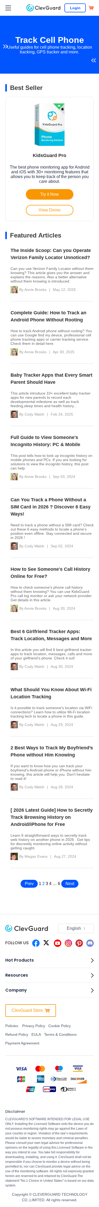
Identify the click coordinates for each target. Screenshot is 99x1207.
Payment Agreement (22, 1043)
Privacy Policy (33, 1026)
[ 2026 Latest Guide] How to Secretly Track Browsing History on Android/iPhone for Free (52, 817)
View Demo (49, 210)
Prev (29, 883)
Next (69, 883)
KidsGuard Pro (49, 155)
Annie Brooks (35, 289)
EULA (36, 1034)
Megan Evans (36, 856)
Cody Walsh (34, 414)
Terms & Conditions (60, 1034)
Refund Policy (16, 1034)
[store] (91, 8)
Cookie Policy (59, 1026)
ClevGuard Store (27, 1010)
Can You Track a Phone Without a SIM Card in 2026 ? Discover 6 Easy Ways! (51, 507)
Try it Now (49, 194)
